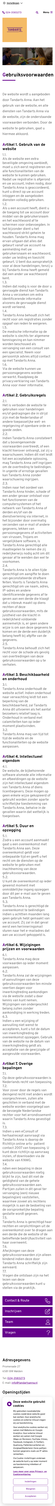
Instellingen (30, 1481)
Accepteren (30, 1496)
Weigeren (30, 1489)
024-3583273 (16, 1378)
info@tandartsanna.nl (25, 1383)
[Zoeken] (37, 12)
